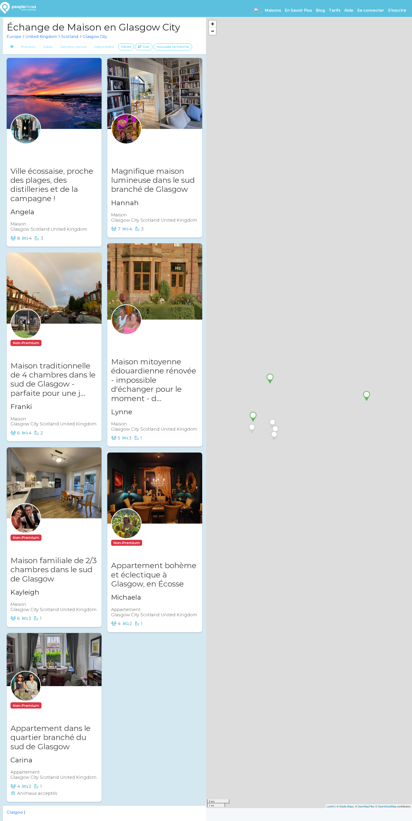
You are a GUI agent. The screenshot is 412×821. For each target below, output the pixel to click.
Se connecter (370, 10)
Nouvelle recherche (173, 47)
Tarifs (334, 10)
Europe (14, 36)
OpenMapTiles (366, 806)
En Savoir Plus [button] (298, 10)
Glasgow (15, 812)
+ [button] (212, 24)
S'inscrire (397, 10)
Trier (145, 47)
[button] (257, 10)
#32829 (153, 543)
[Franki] (25, 333)
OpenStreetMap (387, 806)
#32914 (43, 148)
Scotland (69, 36)
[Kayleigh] (25, 527)
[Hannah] (126, 138)
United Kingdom (41, 36)
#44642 (52, 705)
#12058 (143, 148)
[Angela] (25, 138)
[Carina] (25, 695)
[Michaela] (126, 532)
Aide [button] (348, 10)
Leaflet (331, 806)
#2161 (142, 339)
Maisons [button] (273, 10)
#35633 (52, 537)
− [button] (212, 31)
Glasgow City (95, 36)
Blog (320, 10)
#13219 (51, 343)
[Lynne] (126, 329)
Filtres (126, 47)
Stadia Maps (346, 806)
